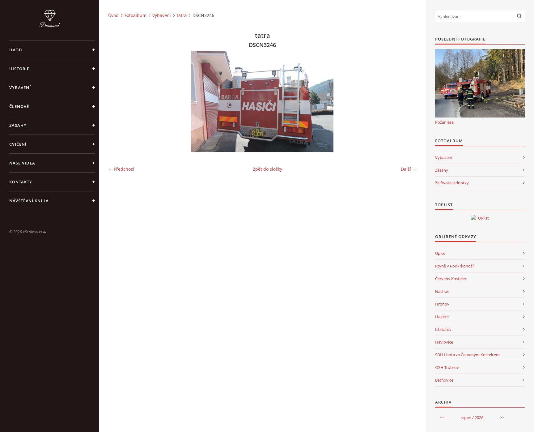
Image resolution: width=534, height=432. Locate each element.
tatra (182, 15)
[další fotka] (406, 101)
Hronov (442, 304)
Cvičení (18, 144)
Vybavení (20, 87)
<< (442, 417)
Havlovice (444, 342)
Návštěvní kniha (29, 200)
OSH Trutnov (447, 367)
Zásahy (18, 125)
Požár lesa (444, 122)
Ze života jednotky (452, 183)
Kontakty (20, 182)
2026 (479, 417)
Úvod (15, 50)
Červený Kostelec (451, 278)
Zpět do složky (267, 169)
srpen (466, 417)
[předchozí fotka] (118, 101)
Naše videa (22, 163)
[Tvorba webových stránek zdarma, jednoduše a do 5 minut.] (45, 232)
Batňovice (444, 380)
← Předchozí (121, 169)
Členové (19, 106)
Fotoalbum (135, 15)
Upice (440, 253)
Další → (409, 169)
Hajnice (442, 316)
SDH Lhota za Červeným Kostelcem (467, 354)
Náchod (442, 291)
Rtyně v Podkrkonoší (454, 266)
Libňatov (443, 329)
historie (19, 68)
